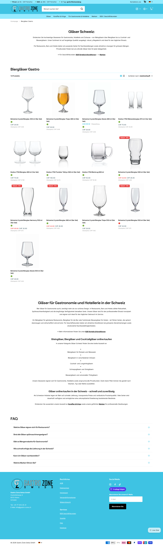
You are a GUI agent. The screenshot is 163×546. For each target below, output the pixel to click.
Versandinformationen (68, 497)
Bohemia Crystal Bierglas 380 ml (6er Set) (62, 220)
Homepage (14, 21)
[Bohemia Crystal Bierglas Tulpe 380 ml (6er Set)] (63, 99)
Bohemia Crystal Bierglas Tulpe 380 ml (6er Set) (62, 120)
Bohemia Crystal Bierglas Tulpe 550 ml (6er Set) (98, 221)
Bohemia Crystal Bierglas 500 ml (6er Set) (134, 172)
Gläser (48, 16)
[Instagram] (110, 484)
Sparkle (62, 518)
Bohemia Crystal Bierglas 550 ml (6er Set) (134, 220)
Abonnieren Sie (118, 506)
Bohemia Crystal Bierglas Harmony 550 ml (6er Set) (26, 221)
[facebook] (115, 484)
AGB (61, 483)
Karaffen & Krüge (59, 16)
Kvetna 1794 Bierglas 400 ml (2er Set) (25, 172)
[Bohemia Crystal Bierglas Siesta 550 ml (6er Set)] (28, 251)
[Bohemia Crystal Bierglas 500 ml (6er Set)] (135, 152)
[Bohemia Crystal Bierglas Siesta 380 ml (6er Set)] (99, 99)
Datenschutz (64, 488)
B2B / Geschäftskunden (108, 16)
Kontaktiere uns (135, 2)
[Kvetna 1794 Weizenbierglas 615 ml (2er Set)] (135, 99)
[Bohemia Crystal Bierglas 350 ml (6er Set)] (28, 99)
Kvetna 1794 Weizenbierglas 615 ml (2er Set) (135, 119)
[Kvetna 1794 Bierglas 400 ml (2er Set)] (28, 152)
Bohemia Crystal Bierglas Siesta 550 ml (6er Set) (27, 272)
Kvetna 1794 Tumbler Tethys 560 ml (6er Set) (63, 172)
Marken (94, 16)
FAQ (61, 523)
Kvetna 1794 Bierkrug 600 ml (93, 172)
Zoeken (82, 9)
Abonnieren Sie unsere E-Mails (121, 494)
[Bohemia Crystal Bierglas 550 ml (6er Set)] (135, 201)
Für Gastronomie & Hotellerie (79, 16)
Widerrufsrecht (65, 502)
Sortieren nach (133, 76)
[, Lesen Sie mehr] (138, 8)
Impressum (64, 493)
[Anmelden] (145, 8)
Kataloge (63, 528)
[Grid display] (121, 75)
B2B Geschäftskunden (68, 513)
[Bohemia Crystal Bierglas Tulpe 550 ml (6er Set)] (99, 201)
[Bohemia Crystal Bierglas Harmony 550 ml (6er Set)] (28, 201)
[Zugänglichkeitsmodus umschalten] (145, 1)
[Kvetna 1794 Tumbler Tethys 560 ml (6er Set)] (63, 152)
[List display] (124, 75)
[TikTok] (120, 484)
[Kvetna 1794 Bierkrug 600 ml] (99, 152)
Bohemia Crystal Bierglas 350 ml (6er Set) (26, 119)
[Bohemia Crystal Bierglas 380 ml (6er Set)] (63, 201)
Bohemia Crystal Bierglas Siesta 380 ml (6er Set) (98, 120)
